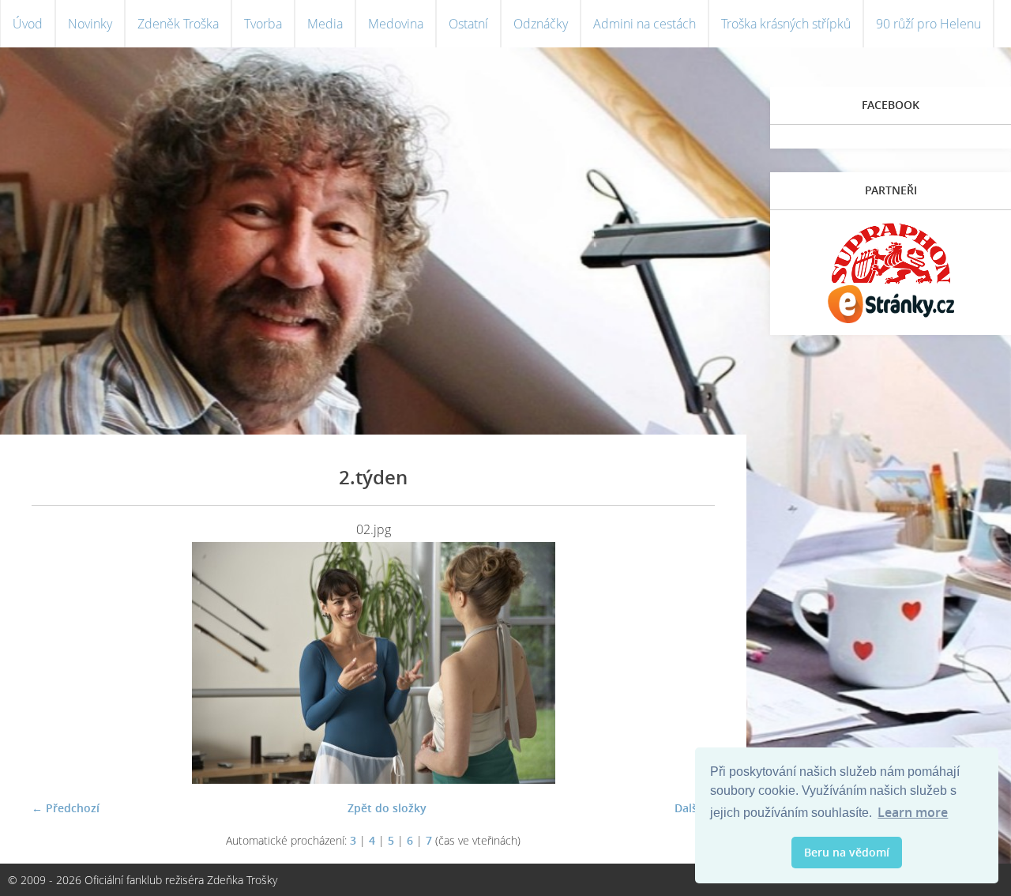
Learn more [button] (913, 812)
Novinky (90, 23)
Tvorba (263, 23)
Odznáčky (540, 23)
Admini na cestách (644, 23)
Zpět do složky (387, 807)
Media (325, 23)
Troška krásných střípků (786, 23)
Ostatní (468, 23)
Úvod (28, 23)
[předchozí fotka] (57, 663)
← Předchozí (66, 807)
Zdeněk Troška (178, 23)
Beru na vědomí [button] (846, 852)
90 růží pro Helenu (928, 23)
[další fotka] (689, 663)
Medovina (395, 23)
